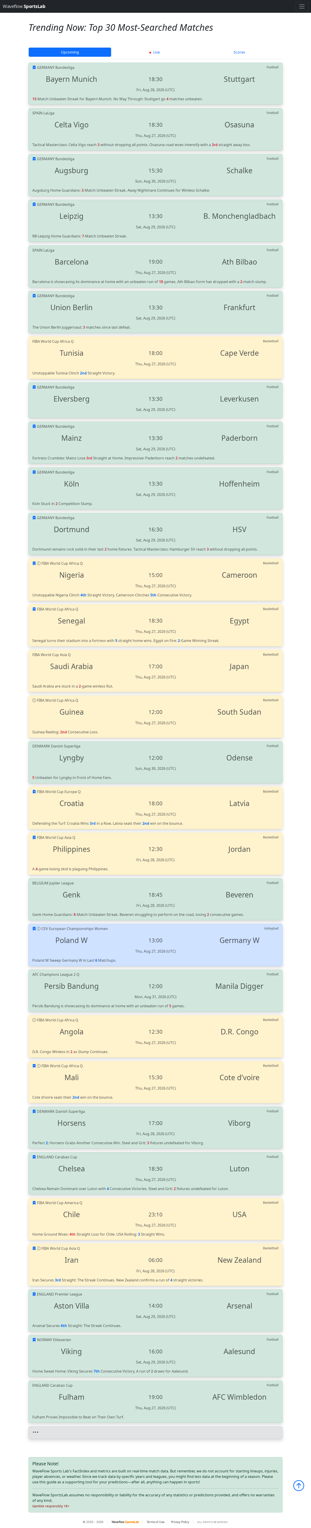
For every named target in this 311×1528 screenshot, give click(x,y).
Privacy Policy (180, 1522)
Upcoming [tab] (70, 52)
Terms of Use (156, 1522)
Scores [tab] (239, 52)
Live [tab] (156, 52)
